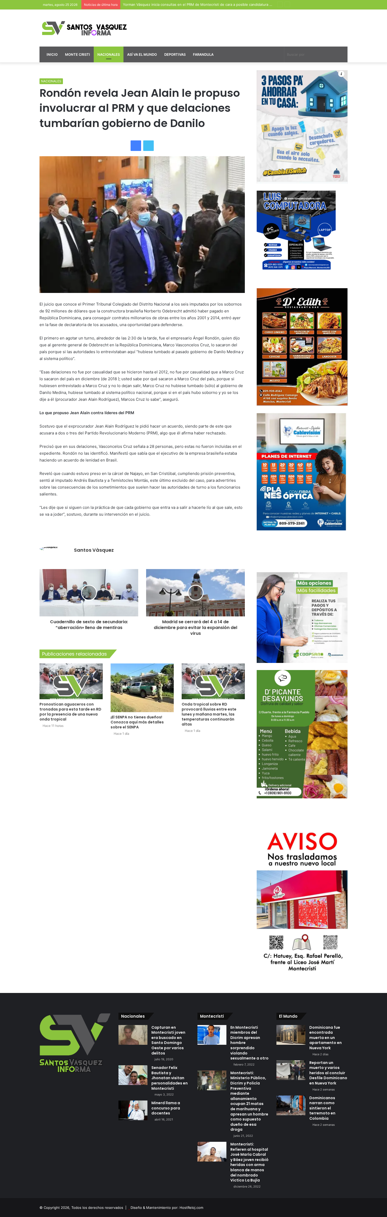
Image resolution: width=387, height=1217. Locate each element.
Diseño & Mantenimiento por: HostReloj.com (167, 1207)
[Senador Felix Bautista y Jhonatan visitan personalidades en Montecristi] (132, 1075)
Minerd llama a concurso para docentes (165, 1108)
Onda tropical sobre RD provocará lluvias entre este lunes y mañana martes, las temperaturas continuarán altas (209, 714)
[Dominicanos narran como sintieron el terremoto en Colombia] (290, 1105)
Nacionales (108, 54)
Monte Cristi (77, 54)
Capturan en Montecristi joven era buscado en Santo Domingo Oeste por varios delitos (168, 1040)
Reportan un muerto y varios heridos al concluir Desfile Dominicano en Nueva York (328, 1073)
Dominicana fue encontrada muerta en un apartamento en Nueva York (325, 1038)
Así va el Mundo (142, 54)
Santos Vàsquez (94, 550)
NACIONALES (51, 81)
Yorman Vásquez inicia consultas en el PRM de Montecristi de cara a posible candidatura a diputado (205, 4)
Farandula (203, 54)
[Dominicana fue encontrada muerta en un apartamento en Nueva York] (290, 1035)
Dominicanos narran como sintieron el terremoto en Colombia (322, 1108)
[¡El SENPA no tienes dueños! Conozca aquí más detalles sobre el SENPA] (142, 687)
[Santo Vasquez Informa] (88, 28)
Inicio (52, 54)
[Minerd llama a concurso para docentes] (132, 1110)
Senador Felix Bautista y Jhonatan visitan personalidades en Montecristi (169, 1078)
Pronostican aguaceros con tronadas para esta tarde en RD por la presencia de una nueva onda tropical (70, 712)
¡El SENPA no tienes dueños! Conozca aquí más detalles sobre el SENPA (137, 722)
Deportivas (175, 54)
